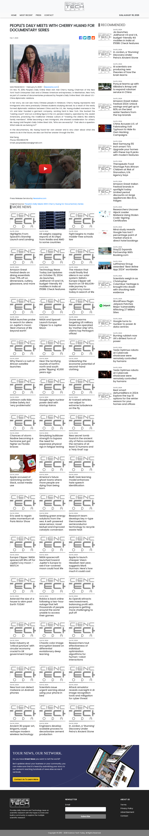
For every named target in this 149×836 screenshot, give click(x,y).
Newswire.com (51, 87)
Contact (124, 815)
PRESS (38, 15)
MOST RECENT (26, 15)
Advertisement (127, 812)
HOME (14, 15)
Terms (123, 804)
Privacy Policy (126, 808)
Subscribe (85, 816)
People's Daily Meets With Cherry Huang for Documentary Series (54, 204)
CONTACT (49, 15)
